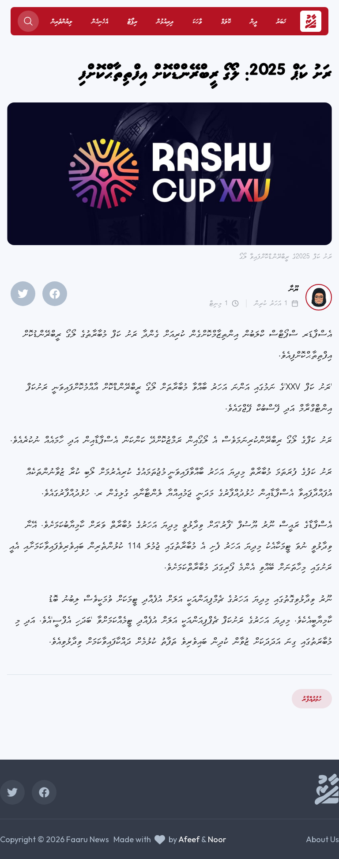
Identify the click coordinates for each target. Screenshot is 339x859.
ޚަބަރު (281, 22)
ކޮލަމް (226, 22)
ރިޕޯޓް (132, 22)
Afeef (189, 839)
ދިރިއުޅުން (165, 22)
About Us (322, 839)
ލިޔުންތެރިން (61, 22)
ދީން (253, 22)
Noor (217, 839)
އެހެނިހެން (100, 22)
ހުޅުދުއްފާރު (311, 699)
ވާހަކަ (197, 22)
